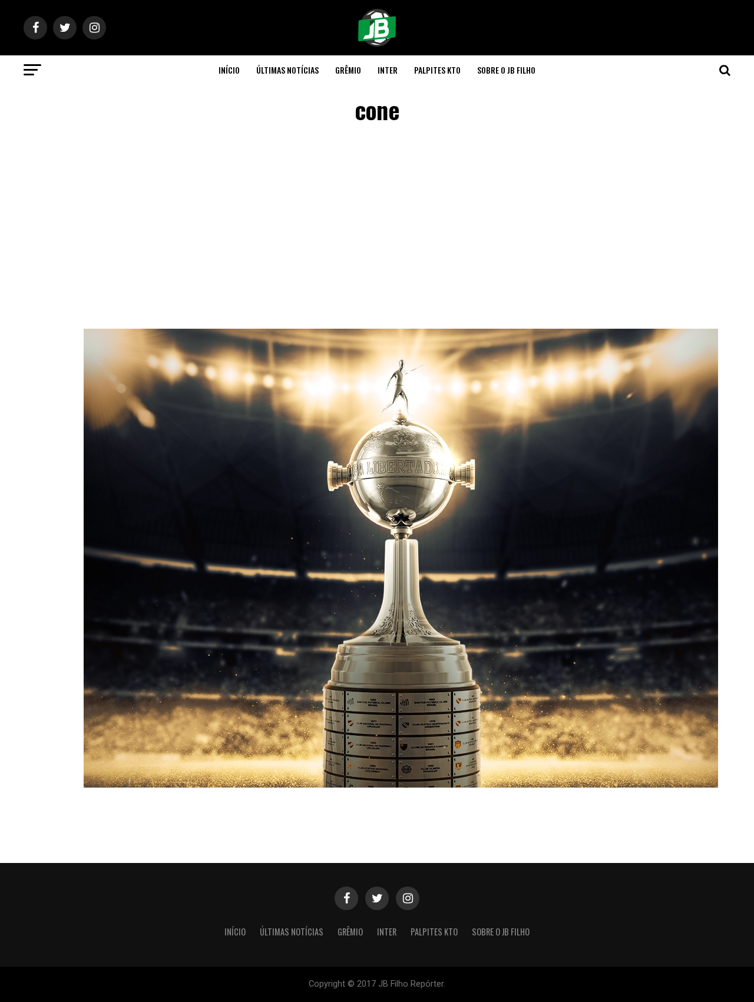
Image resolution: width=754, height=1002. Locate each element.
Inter (388, 70)
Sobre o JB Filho (506, 70)
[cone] (401, 784)
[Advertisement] (377, 228)
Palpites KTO (437, 70)
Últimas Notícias (287, 70)
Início (229, 70)
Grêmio (348, 70)
